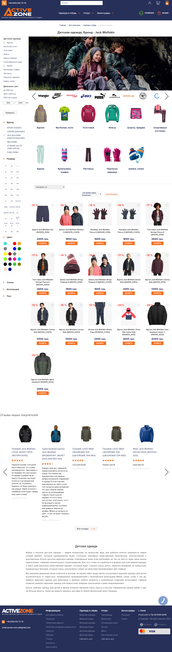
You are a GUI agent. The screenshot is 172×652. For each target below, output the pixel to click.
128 (104, 233)
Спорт (86, 13)
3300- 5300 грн (10, 94)
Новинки (149, 13)
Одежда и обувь (68, 13)
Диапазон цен (11, 86)
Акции (165, 13)
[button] (34, 96)
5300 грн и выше (10, 98)
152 (95, 233)
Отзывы (50, 229)
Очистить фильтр (111, 194)
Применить (10, 113)
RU (167, 3)
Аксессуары (103, 13)
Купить (42, 243)
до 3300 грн (8, 90)
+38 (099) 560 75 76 (17, 3)
